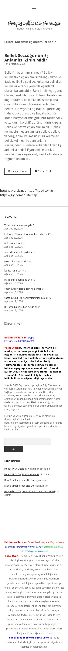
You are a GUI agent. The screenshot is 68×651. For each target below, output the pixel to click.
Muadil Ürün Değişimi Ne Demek (21, 468)
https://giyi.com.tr (12, 195)
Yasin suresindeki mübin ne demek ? (23, 288)
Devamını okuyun (19, 172)
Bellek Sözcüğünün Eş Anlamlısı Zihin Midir (26, 58)
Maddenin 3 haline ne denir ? (19, 279)
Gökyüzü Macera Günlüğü (34, 23)
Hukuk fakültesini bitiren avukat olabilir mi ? (27, 234)
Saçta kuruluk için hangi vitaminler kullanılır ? (27, 297)
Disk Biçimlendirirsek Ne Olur (20, 480)
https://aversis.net (13, 190)
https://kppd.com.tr (39, 190)
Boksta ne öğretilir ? (15, 243)
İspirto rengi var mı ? (15, 270)
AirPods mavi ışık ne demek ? (19, 252)
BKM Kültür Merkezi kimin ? (18, 261)
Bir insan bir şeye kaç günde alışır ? (22, 307)
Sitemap (31, 195)
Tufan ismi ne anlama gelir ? (19, 225)
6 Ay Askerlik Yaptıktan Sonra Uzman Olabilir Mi (29, 491)
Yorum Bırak (44, 171)
